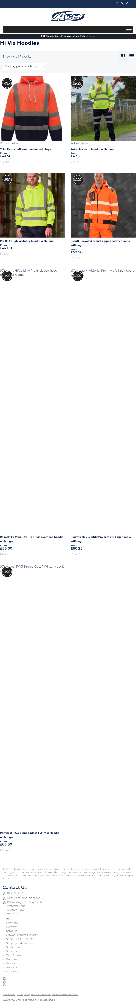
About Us (12, 967)
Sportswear (13, 947)
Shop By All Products (19, 939)
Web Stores (13, 955)
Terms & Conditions (41, 995)
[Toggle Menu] (129, 29)
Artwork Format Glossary (22, 935)
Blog (9, 919)
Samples (11, 931)
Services (11, 951)
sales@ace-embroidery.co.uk (25, 898)
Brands (10, 963)
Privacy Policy (23, 995)
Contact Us (13, 971)
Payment (12, 923)
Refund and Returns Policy (65, 995)
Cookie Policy (9, 995)
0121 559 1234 (15, 893)
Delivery (11, 927)
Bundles (11, 959)
